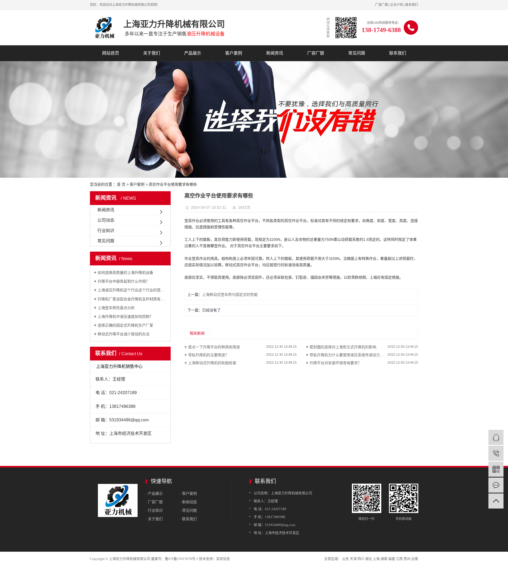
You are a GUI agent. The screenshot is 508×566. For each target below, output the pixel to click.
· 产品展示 (154, 493)
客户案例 (233, 53)
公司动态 (105, 220)
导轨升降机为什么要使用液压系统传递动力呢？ (348, 355)
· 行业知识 (154, 510)
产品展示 (192, 53)
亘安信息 (223, 559)
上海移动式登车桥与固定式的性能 (230, 294)
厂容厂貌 (381, 5)
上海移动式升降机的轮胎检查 (212, 363)
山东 (345, 559)
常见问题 (356, 53)
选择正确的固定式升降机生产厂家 (125, 325)
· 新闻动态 (188, 502)
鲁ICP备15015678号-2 (181, 559)
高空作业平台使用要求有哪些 (173, 184)
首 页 (121, 184)
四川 (360, 559)
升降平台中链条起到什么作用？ (123, 281)
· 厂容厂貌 (154, 502)
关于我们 (151, 53)
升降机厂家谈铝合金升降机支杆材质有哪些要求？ (132, 299)
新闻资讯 (274, 53)
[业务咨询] (496, 437)
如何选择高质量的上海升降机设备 (125, 272)
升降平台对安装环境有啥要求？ (335, 363)
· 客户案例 (188, 493)
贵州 (406, 559)
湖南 (383, 559)
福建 (391, 559)
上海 (376, 559)
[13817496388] (496, 453)
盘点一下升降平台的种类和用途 (214, 347)
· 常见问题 (188, 510)
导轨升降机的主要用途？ (208, 355)
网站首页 (110, 53)
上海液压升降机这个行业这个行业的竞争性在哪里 (132, 290)
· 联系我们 (188, 519)
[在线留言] (496, 485)
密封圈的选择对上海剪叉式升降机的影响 (343, 347)
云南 (414, 559)
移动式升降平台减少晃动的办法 (123, 334)
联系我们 (411, 5)
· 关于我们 (154, 519)
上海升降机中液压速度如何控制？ (125, 316)
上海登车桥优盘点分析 (116, 308)
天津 (353, 559)
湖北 (368, 559)
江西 (399, 559)
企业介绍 (396, 5)
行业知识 (105, 230)
